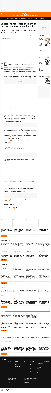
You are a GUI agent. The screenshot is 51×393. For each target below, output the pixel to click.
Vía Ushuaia (39, 360)
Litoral (28, 18)
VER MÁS (3, 236)
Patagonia (36, 18)
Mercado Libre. (7, 200)
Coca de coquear (10, 21)
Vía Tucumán (24, 361)
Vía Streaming (46, 361)
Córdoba (12, 18)
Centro (21, 18)
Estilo (38, 372)
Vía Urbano (46, 360)
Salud (16, 207)
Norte (24, 18)
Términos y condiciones (12, 378)
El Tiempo (12, 140)
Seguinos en (32, 35)
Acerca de (10, 382)
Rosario (16, 18)
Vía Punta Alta (17, 366)
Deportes (38, 371)
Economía (38, 366)
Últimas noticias (40, 363)
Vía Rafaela (32, 367)
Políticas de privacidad (12, 379)
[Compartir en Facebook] (2, 63)
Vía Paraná (31, 368)
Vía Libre (45, 364)
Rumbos (45, 365)
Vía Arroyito (17, 361)
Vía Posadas (32, 360)
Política (38, 364)
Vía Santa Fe (32, 365)
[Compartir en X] (2, 68)
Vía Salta (3, 21)
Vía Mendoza (24, 366)
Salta (5, 207)
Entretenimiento (40, 369)
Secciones (42, 18)
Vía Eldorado (32, 361)
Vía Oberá (31, 364)
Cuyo (32, 18)
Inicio (8, 18)
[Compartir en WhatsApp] (2, 66)
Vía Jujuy (24, 360)
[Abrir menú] (7, 14)
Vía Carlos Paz (17, 360)
